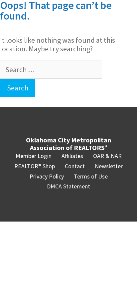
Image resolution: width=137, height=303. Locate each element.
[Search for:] (51, 69)
